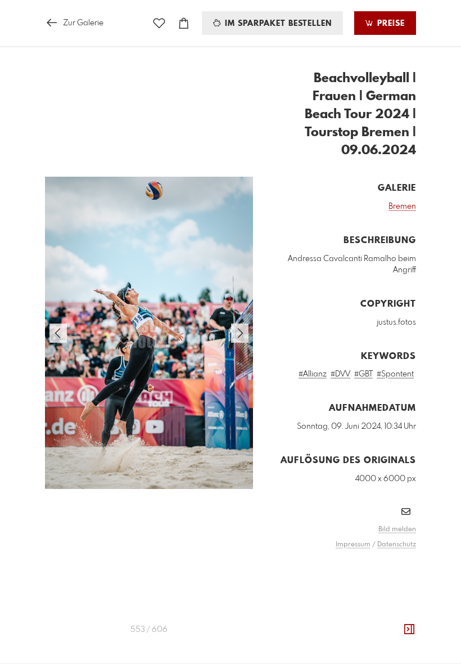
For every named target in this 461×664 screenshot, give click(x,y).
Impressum (353, 544)
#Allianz (313, 374)
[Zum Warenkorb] (184, 23)
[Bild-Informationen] (409, 629)
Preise (389, 24)
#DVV (340, 374)
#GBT (363, 374)
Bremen (402, 206)
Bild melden (397, 529)
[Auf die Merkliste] (159, 23)
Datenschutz (396, 544)
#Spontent (395, 374)
